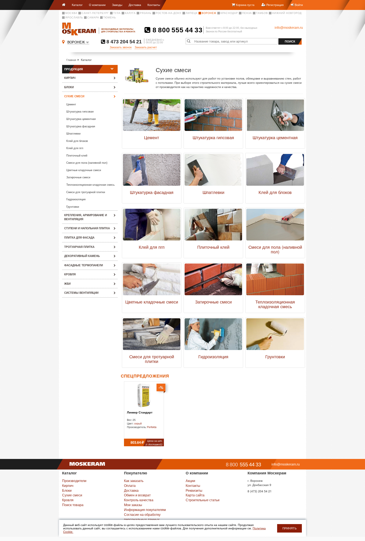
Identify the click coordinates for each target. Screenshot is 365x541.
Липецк (191, 13)
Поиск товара (72, 504)
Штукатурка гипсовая (80, 111)
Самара (93, 17)
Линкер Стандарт (140, 412)
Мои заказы (133, 504)
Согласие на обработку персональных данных (142, 517)
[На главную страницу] (65, 5)
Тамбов (262, 13)
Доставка (135, 5)
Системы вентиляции (81, 293)
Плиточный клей (76, 155)
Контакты (153, 5)
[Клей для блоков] (275, 171)
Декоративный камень (82, 256)
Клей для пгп (74, 148)
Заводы (117, 5)
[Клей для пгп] (151, 226)
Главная (71, 60)
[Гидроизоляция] (213, 335)
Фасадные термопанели (83, 265)
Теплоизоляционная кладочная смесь (90, 184)
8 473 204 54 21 (123, 41)
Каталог (77, 5)
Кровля (70, 274)
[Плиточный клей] (213, 226)
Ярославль (74, 17)
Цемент (71, 104)
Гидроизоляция (76, 199)
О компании (97, 5)
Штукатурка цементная (81, 119)
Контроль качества (138, 499)
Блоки (69, 87)
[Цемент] (151, 116)
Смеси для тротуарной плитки (85, 192)
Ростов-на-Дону (168, 13)
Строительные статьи (202, 499)
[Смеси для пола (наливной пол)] (275, 226)
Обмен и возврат (137, 495)
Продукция (73, 69)
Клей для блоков (77, 141)
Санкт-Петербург (95, 13)
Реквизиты (194, 490)
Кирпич (69, 78)
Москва (71, 13)
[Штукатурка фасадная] (151, 171)
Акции (190, 480)
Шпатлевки (73, 133)
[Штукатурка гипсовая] (213, 116)
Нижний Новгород (287, 13)
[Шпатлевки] (213, 171)
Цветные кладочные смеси (83, 170)
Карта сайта (195, 495)
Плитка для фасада (79, 237)
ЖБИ (67, 283)
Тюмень (109, 17)
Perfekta (152, 427)
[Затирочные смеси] (213, 280)
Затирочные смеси (78, 177)
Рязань (145, 13)
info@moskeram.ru (289, 27)
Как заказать (133, 480)
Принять (289, 528)
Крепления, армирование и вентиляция (85, 217)
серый (138, 423)
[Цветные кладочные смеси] (151, 280)
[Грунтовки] (275, 335)
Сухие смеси (72, 495)
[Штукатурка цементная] (275, 116)
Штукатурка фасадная (80, 126)
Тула (117, 13)
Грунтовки (72, 206)
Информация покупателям (145, 509)
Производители (74, 480)
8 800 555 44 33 (176, 30)
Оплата (130, 485)
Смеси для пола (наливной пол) (86, 162)
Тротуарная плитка (79, 247)
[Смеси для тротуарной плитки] (151, 335)
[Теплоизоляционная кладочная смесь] (275, 280)
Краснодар (229, 13)
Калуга (130, 13)
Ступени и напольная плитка (87, 228)
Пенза (247, 13)
